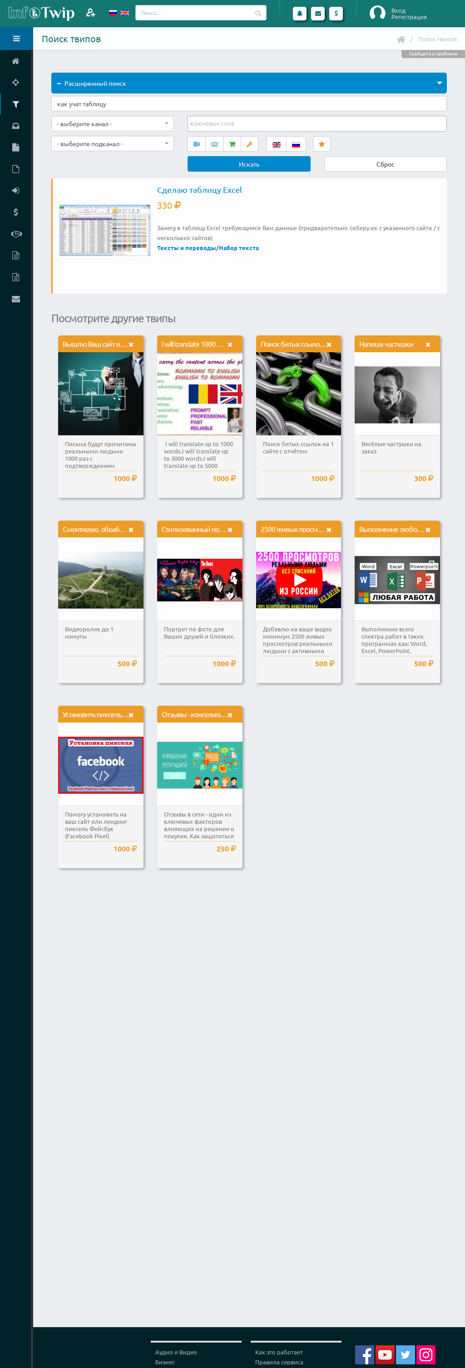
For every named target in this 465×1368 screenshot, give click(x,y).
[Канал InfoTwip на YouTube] (385, 1354)
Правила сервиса (279, 1362)
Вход (398, 10)
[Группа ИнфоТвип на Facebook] (364, 1354)
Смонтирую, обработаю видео (109, 528)
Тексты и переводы (186, 247)
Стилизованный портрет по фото (211, 528)
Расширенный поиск (95, 83)
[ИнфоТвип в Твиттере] (405, 1354)
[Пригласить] (90, 12)
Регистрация (409, 17)
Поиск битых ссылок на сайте (305, 343)
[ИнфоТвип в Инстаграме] (425, 1354)
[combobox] (112, 123)
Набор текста (239, 247)
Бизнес (165, 1362)
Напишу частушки (386, 343)
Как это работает (279, 1352)
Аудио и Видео (176, 1352)
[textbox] (213, 123)
